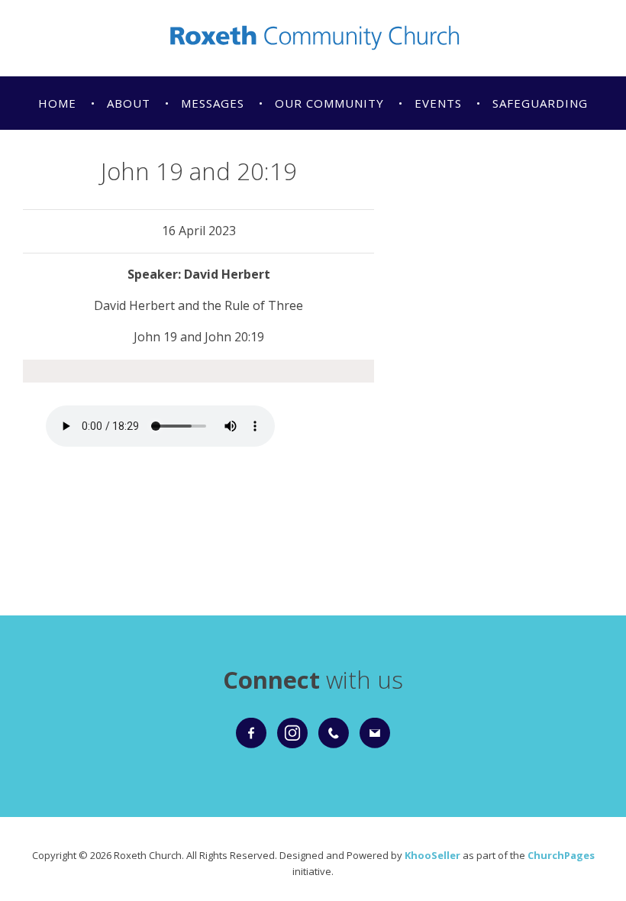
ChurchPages (561, 855)
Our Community (329, 103)
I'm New (138, 156)
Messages (212, 103)
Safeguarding (540, 103)
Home (57, 103)
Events (438, 103)
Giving (60, 156)
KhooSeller (432, 855)
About (128, 103)
